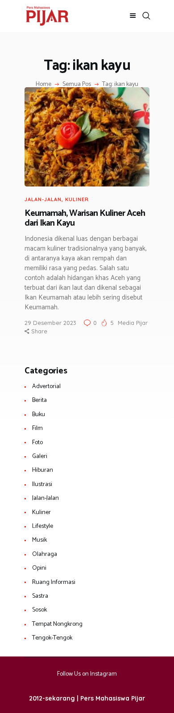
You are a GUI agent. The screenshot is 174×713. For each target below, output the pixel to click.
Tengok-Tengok (52, 638)
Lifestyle (42, 526)
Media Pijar (133, 322)
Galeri (39, 456)
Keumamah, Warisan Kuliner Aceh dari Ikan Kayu (85, 219)
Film (37, 428)
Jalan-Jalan (43, 199)
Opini (39, 568)
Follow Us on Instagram (87, 674)
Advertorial (46, 386)
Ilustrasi (42, 484)
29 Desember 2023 (50, 322)
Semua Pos (76, 84)
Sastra (40, 596)
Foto (37, 443)
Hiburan (42, 470)
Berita (39, 400)
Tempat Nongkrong (57, 624)
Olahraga (44, 554)
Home (43, 85)
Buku (38, 414)
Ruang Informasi (53, 582)
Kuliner (77, 199)
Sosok (39, 610)
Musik (39, 540)
